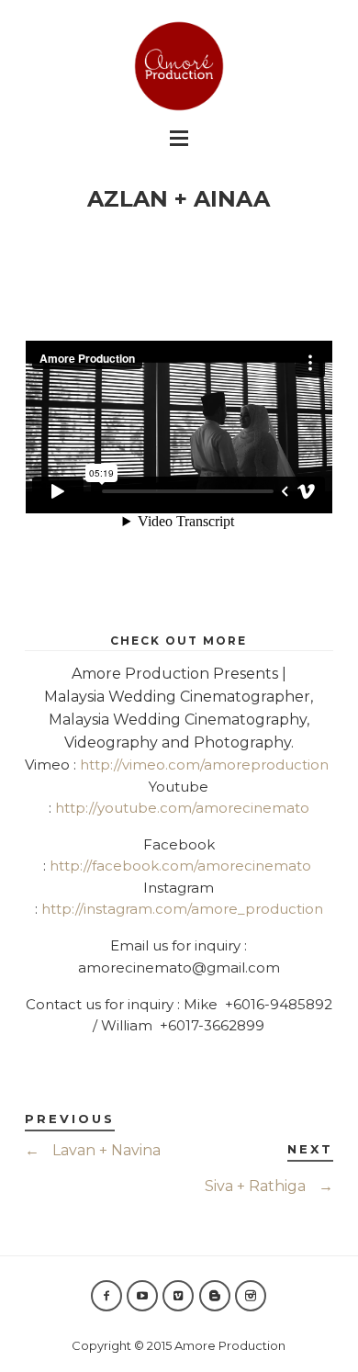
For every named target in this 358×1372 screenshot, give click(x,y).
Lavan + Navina (93, 1150)
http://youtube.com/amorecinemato (182, 807)
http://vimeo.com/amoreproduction (204, 764)
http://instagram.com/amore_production (182, 908)
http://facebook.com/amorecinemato (180, 865)
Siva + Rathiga (269, 1186)
